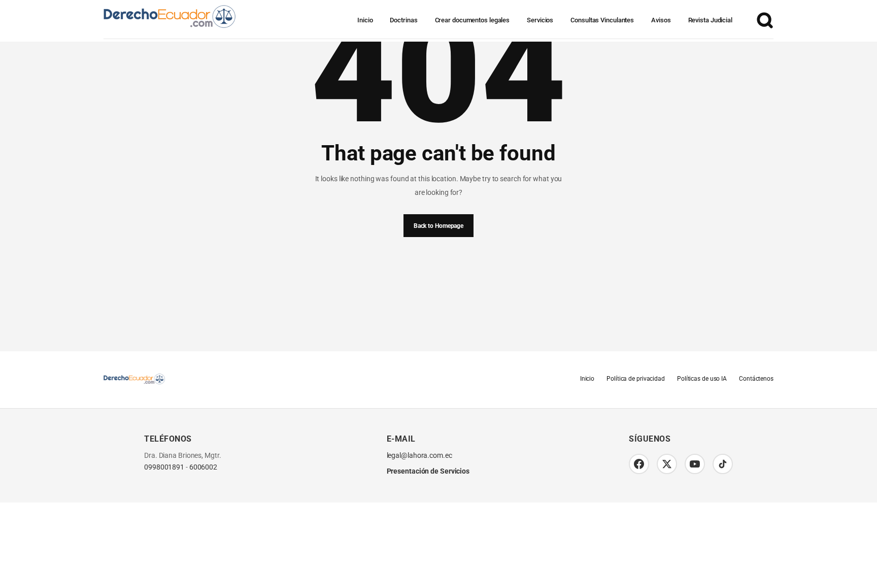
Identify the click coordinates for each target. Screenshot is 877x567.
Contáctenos (756, 378)
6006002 (203, 467)
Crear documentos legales (472, 20)
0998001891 (164, 467)
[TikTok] (723, 464)
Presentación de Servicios (428, 471)
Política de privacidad (635, 378)
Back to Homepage (438, 225)
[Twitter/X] (667, 464)
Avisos (660, 20)
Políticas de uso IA (702, 378)
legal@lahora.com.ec (419, 455)
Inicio (365, 20)
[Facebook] (639, 464)
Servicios (540, 20)
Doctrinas (403, 20)
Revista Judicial (710, 20)
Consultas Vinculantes (602, 20)
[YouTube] (695, 464)
